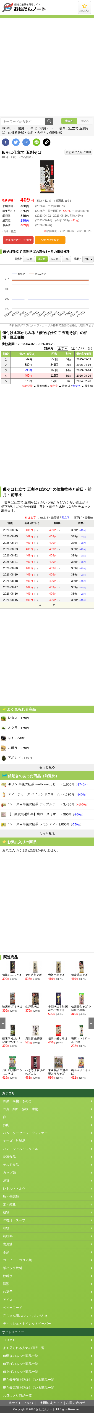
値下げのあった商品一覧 (20, 1364)
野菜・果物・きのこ (17, 1101)
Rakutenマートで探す (18, 240)
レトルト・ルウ (14, 1188)
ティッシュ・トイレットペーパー (27, 1323)
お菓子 (8, 1292)
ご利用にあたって (50, 1403)
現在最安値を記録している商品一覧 (28, 1379)
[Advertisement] (47, 67)
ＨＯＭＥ (9, 1340)
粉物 (6, 1212)
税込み (85, 120)
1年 (66, 259)
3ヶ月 (41, 259)
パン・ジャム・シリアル (20, 1149)
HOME (6, 128)
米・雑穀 (9, 1204)
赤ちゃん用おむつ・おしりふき (25, 1315)
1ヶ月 (28, 259)
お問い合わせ (75, 1402)
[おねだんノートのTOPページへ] (24, 12)
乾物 (6, 1228)
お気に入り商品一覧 (17, 1395)
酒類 (6, 1284)
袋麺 (21, 128)
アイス (8, 1300)
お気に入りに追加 (80, 152)
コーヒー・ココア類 (17, 1260)
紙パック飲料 (12, 1268)
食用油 (8, 1244)
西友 (13, 231)
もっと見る (47, 767)
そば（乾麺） (40, 128)
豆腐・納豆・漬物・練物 (20, 1109)
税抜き (69, 120)
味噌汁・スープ (14, 1220)
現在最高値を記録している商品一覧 (28, 1387)
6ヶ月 (54, 259)
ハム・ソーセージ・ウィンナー (25, 1133)
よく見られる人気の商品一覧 (23, 1348)
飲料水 (8, 1276)
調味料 (8, 1236)
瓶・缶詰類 (11, 1196)
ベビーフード (12, 1307)
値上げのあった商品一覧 (20, 1371)
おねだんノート (45, 1409)
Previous (2, 1023)
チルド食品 (11, 1164)
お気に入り (84, 11)
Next (91, 1023)
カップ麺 (9, 1172)
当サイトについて (21, 1403)
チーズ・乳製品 (14, 1141)
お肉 (6, 1125)
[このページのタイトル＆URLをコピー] (46, 142)
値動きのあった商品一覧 (20, 1356)
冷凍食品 (9, 1157)
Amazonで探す (50, 240)
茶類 (6, 1252)
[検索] (49, 121)
